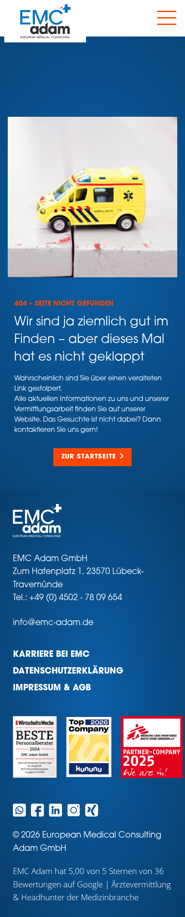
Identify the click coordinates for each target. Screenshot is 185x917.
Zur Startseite (89, 457)
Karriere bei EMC (51, 655)
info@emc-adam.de (53, 623)
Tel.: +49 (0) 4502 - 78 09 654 (67, 598)
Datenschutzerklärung (68, 672)
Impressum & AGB (52, 688)
